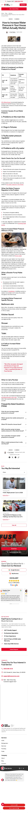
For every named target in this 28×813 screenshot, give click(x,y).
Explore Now (5, 495)
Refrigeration (4, 743)
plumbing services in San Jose (9, 397)
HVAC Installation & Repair (16, 479)
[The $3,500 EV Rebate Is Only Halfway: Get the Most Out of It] (14, 505)
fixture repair (18, 255)
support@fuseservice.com (11, 676)
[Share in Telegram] (15, 457)
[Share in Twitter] (12, 457)
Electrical (3, 746)
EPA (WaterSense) (6, 102)
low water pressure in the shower (14, 184)
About (2, 758)
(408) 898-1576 (19, 1)
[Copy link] (18, 457)
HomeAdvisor (11, 291)
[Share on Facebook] (9, 457)
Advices (11, 19)
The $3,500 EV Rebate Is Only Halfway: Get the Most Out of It (12, 515)
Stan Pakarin (12, 32)
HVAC (2, 740)
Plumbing (17, 19)
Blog (2, 761)
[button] (23, 5)
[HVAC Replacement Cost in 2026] (14, 483)
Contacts (3, 763)
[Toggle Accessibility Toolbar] (3, 804)
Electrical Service (14, 501)
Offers (6, 503)
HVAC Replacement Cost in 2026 (13, 492)
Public (2, 751)
